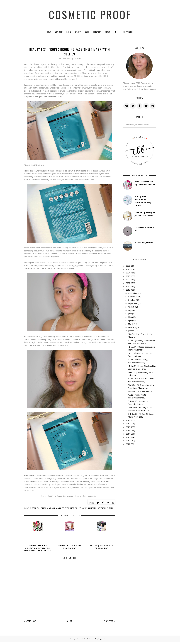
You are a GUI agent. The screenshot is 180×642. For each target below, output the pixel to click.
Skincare (97, 32)
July (129, 310)
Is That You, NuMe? (144, 242)
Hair (116, 32)
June (130, 313)
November (132, 296)
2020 (128, 286)
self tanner (68, 508)
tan (111, 508)
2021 (128, 283)
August (131, 307)
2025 (128, 269)
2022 (128, 279)
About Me (58, 32)
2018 (128, 420)
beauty (35, 508)
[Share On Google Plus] (108, 503)
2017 (128, 423)
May (130, 317)
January (131, 330)
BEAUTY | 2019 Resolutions (140, 391)
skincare (92, 508)
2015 (128, 430)
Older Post (108, 621)
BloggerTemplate (104, 639)
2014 (128, 434)
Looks (86, 32)
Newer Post (31, 621)
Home (49, 32)
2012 (128, 440)
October (131, 300)
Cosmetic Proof (90, 14)
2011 (128, 444)
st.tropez (103, 508)
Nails (68, 32)
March (130, 324)
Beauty (78, 32)
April (130, 320)
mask (58, 508)
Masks (107, 32)
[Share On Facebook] (103, 503)
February (132, 327)
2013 (128, 437)
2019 (128, 290)
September (132, 303)
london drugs (47, 508)
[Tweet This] (98, 503)
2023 (128, 276)
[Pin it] (113, 503)
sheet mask (81, 508)
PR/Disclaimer (127, 32)
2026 (128, 266)
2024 (128, 272)
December (132, 293)
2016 (128, 427)
